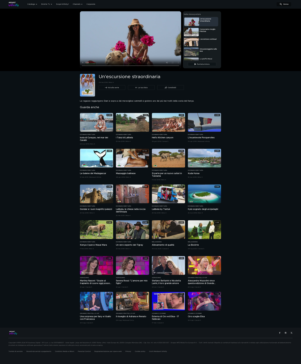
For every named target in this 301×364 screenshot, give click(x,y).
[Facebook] (280, 333)
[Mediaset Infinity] (13, 4)
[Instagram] (286, 333)
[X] (291, 333)
